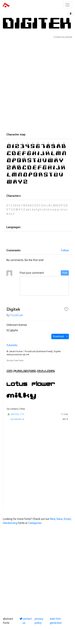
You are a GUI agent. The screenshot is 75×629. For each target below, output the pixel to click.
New (52, 518)
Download (58, 336)
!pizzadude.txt (17, 419)
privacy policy (39, 620)
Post (64, 272)
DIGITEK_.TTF (17, 414)
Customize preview (62, 37)
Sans (59, 518)
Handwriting (10, 523)
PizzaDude (16, 315)
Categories (35, 523)
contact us (27, 620)
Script (67, 518)
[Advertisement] (37, 84)
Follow (65, 250)
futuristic (12, 345)
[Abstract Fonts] (6, 4)
